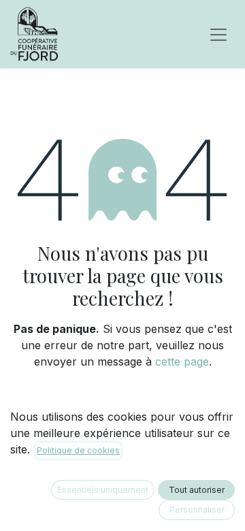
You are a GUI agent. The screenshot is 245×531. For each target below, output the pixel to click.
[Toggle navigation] (218, 34)
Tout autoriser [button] (197, 490)
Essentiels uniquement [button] (102, 490)
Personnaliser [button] (197, 509)
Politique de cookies (78, 450)
